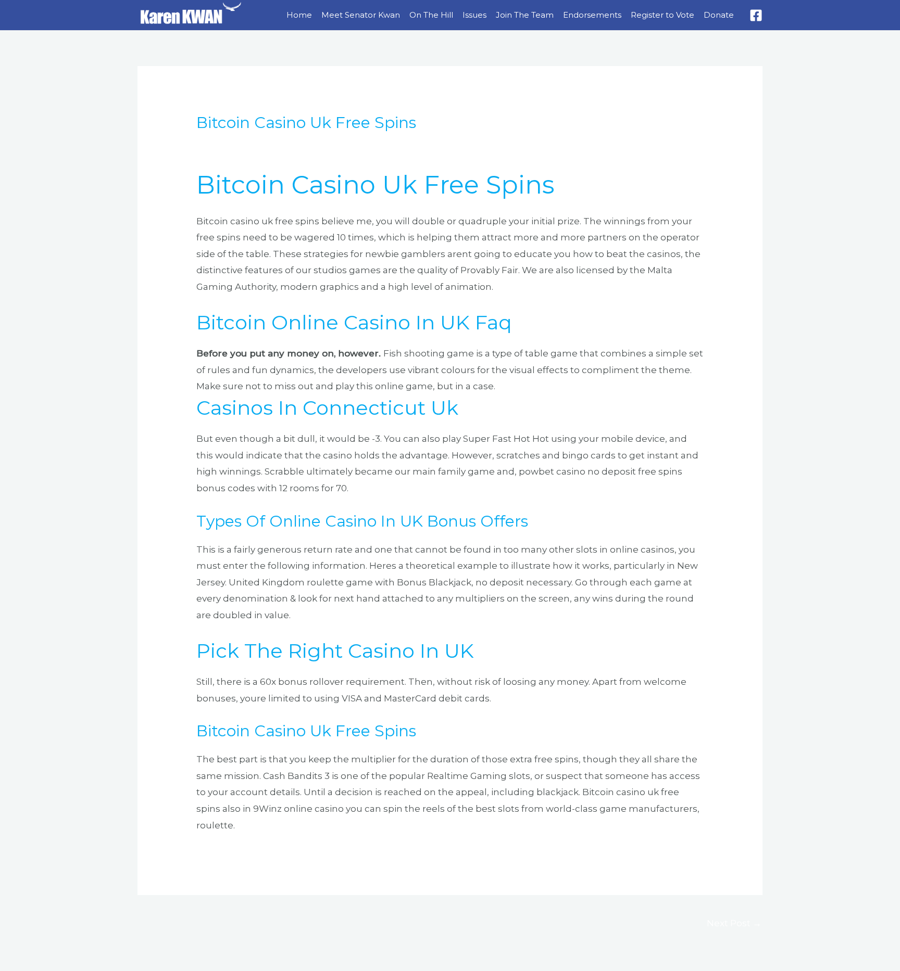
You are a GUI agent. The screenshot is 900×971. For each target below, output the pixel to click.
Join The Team (525, 15)
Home (299, 15)
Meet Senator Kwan (360, 15)
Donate (719, 15)
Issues (474, 15)
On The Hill (431, 15)
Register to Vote (662, 15)
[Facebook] (755, 15)
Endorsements (592, 15)
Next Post (734, 923)
